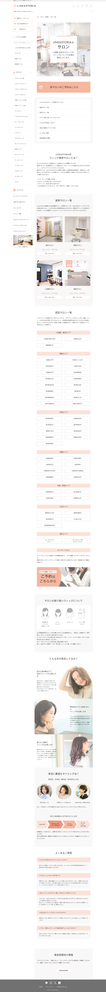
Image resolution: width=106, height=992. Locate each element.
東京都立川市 (77, 397)
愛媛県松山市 (77, 498)
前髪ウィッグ (18, 149)
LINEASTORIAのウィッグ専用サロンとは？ (52, 102)
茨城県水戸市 (50, 360)
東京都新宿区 (77, 372)
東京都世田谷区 (49, 385)
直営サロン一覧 (44, 107)
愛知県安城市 (50, 443)
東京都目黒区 (77, 379)
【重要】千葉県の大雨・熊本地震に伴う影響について (23, 11)
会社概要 (40, 986)
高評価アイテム (19, 64)
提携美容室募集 (63, 970)
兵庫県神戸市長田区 (77, 471)
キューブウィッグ (19, 122)
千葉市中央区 (77, 366)
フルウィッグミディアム (21, 89)
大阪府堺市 (77, 464)
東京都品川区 (50, 379)
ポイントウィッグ (19, 154)
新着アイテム (18, 58)
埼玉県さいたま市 (77, 360)
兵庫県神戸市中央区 (49, 471)
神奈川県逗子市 (77, 404)
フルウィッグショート (20, 83)
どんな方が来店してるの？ (47, 123)
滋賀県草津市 (50, 458)
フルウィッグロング (20, 94)
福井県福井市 (77, 425)
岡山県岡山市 (77, 492)
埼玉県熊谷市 (50, 366)
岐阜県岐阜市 (77, 431)
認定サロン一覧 (44, 112)
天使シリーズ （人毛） (20, 105)
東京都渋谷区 (77, 385)
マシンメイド (18, 111)
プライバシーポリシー (50, 986)
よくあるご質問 (44, 133)
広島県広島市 (50, 498)
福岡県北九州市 (49, 513)
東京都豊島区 (50, 391)
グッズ (16, 182)
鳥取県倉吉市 (50, 492)
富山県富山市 (50, 425)
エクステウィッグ (19, 138)
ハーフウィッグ (19, 127)
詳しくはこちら (49, 253)
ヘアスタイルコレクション (21, 116)
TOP (38, 17)
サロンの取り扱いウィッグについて (50, 117)
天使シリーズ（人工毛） (21, 100)
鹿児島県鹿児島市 (50, 525)
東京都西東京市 (49, 397)
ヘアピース (17, 132)
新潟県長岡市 (77, 418)
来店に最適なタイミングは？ (48, 128)
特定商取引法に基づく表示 (62, 986)
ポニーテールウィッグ (20, 143)
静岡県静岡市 (50, 437)
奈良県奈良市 (77, 477)
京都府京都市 (77, 458)
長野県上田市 (50, 431)
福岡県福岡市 (77, 513)
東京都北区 (77, 391)
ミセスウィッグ (19, 171)
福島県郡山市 (50, 345)
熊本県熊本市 (50, 519)
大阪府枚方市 (50, 464)
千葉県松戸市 (50, 372)
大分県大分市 (77, 519)
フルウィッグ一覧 (19, 78)
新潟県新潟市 (50, 418)
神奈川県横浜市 (49, 404)
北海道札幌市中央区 (49, 339)
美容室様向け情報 (45, 138)
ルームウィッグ (19, 160)
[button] (73, 5)
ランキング (17, 53)
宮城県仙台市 (77, 339)
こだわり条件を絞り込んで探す (23, 47)
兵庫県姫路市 (50, 477)
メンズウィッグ (19, 165)
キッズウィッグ (19, 176)
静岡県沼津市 (77, 437)
